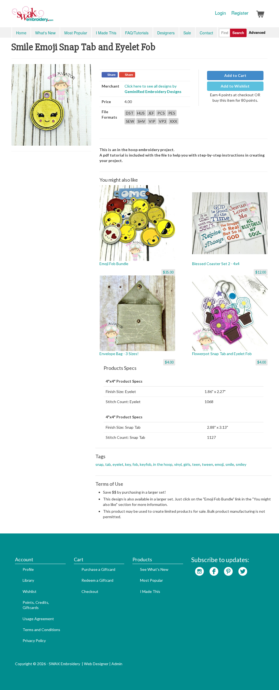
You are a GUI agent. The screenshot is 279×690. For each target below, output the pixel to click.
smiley (241, 464)
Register (239, 13)
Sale (187, 32)
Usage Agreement (38, 618)
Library (28, 580)
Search (238, 32)
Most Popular (75, 32)
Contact (206, 32)
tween (207, 464)
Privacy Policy (34, 640)
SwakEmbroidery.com (52, 16)
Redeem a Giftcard (97, 580)
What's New (45, 32)
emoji (219, 464)
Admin (116, 663)
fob (135, 464)
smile (229, 464)
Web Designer (96, 663)
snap (99, 464)
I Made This (106, 32)
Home (21, 32)
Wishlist (30, 591)
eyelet (118, 464)
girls (186, 464)
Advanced (257, 32)
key (128, 464)
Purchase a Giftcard (98, 569)
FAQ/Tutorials (136, 32)
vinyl (178, 464)
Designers (166, 32)
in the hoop (162, 464)
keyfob (145, 464)
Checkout (89, 591)
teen (196, 464)
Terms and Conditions (41, 629)
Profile (28, 569)
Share (111, 74)
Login (220, 13)
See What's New (154, 569)
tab (108, 464)
